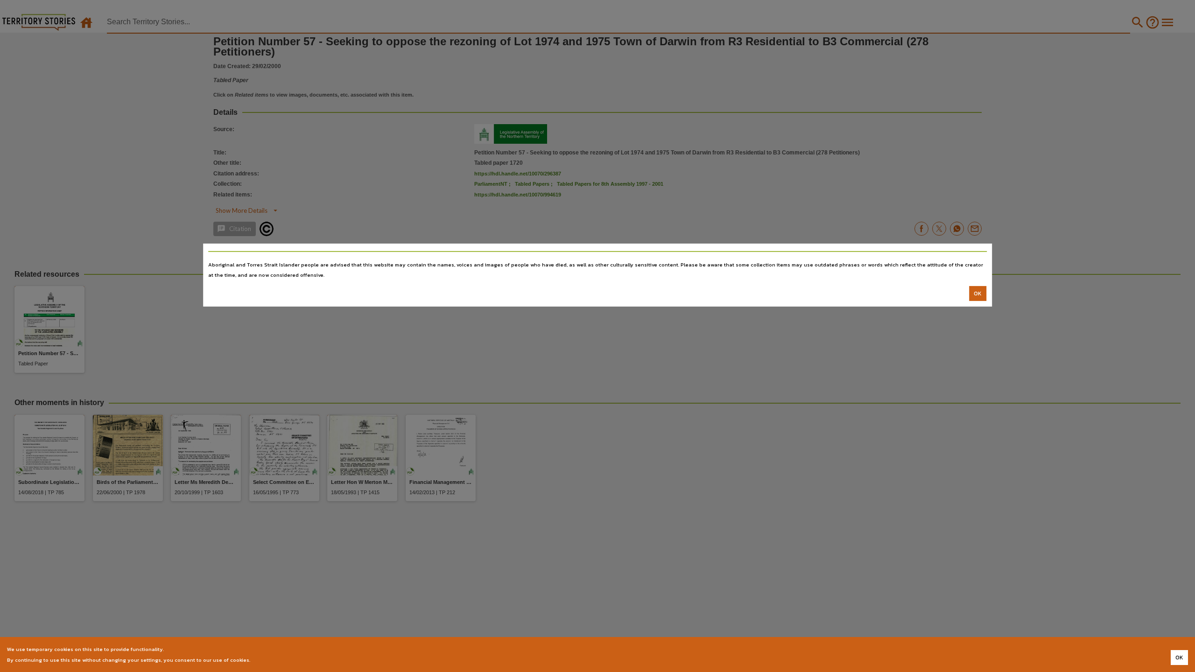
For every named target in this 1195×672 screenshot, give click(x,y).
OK (978, 293)
